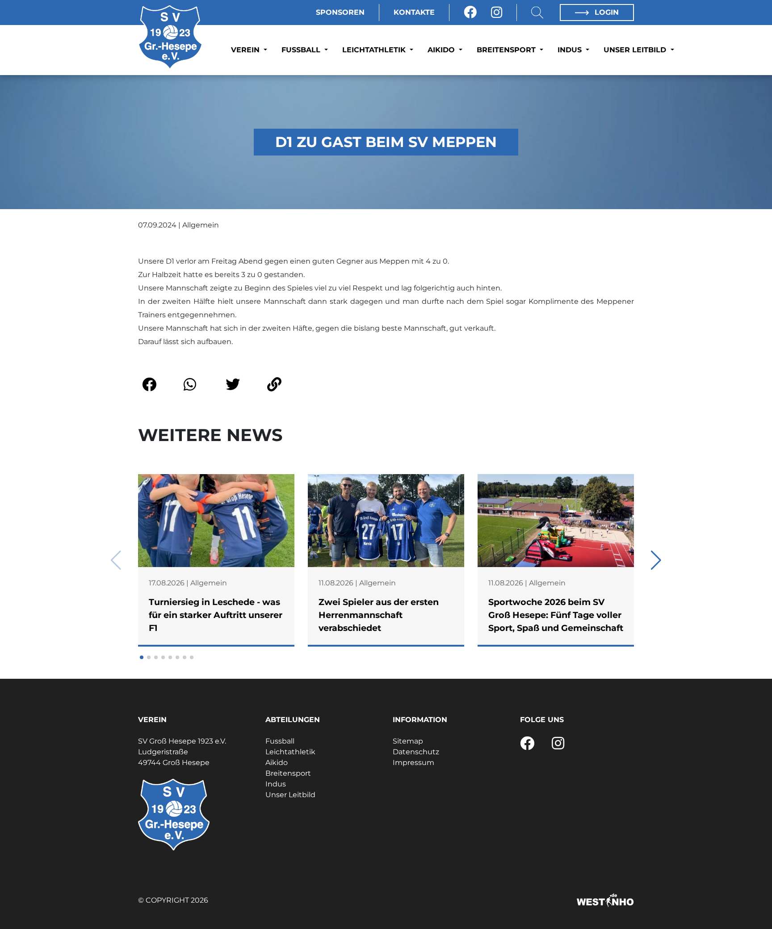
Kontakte (414, 12)
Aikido (442, 50)
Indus (571, 50)
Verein (246, 50)
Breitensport (507, 50)
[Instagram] (496, 12)
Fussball (302, 50)
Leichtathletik (375, 50)
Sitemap (408, 741)
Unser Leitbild (636, 50)
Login (605, 12)
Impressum (413, 762)
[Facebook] (470, 12)
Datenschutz (416, 752)
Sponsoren (340, 12)
